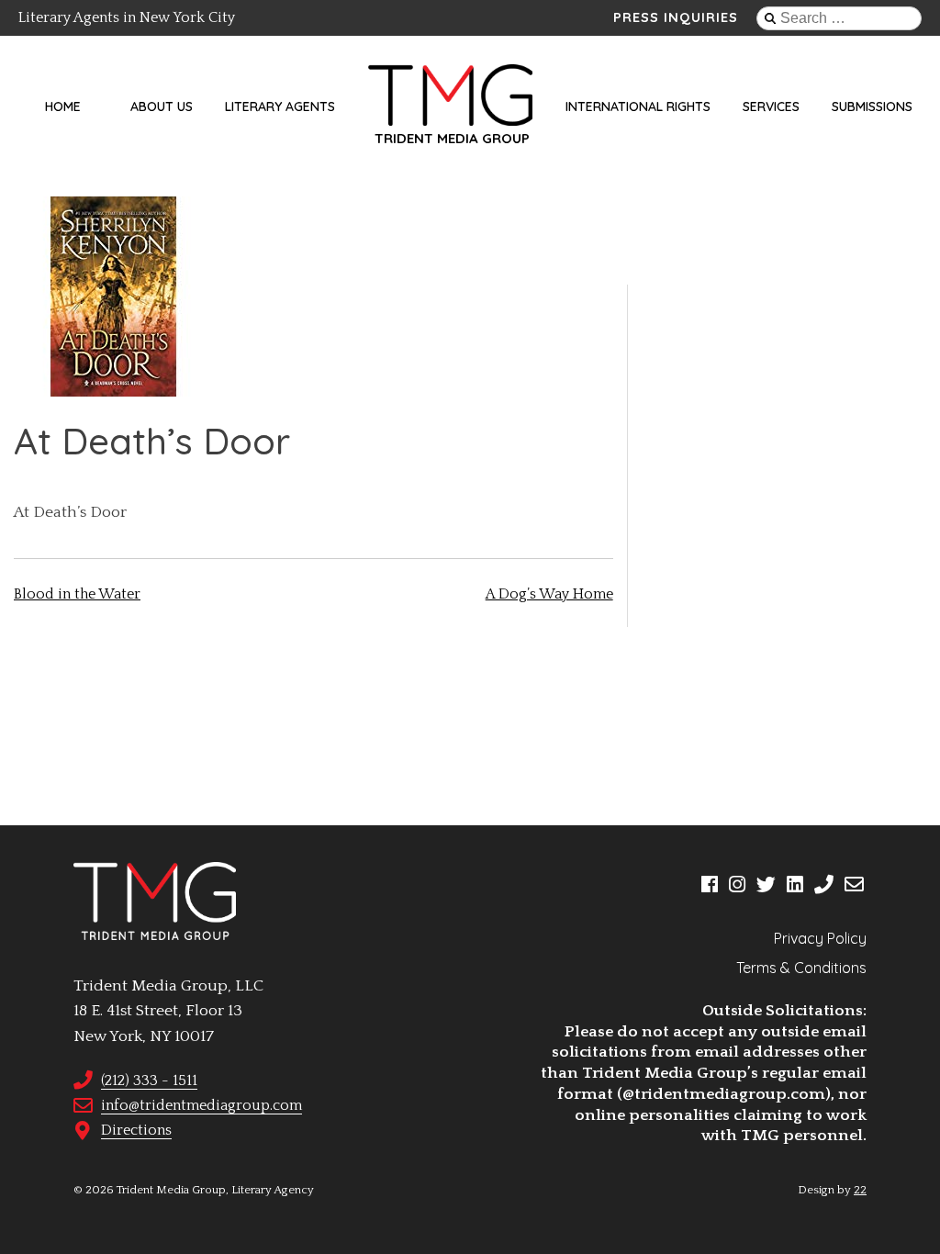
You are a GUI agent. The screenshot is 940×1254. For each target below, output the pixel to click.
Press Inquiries (675, 17)
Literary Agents (280, 106)
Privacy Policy (820, 938)
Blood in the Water (77, 594)
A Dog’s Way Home (549, 594)
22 (860, 1189)
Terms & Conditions (801, 967)
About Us (161, 106)
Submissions (872, 106)
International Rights (638, 106)
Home (63, 106)
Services (771, 106)
